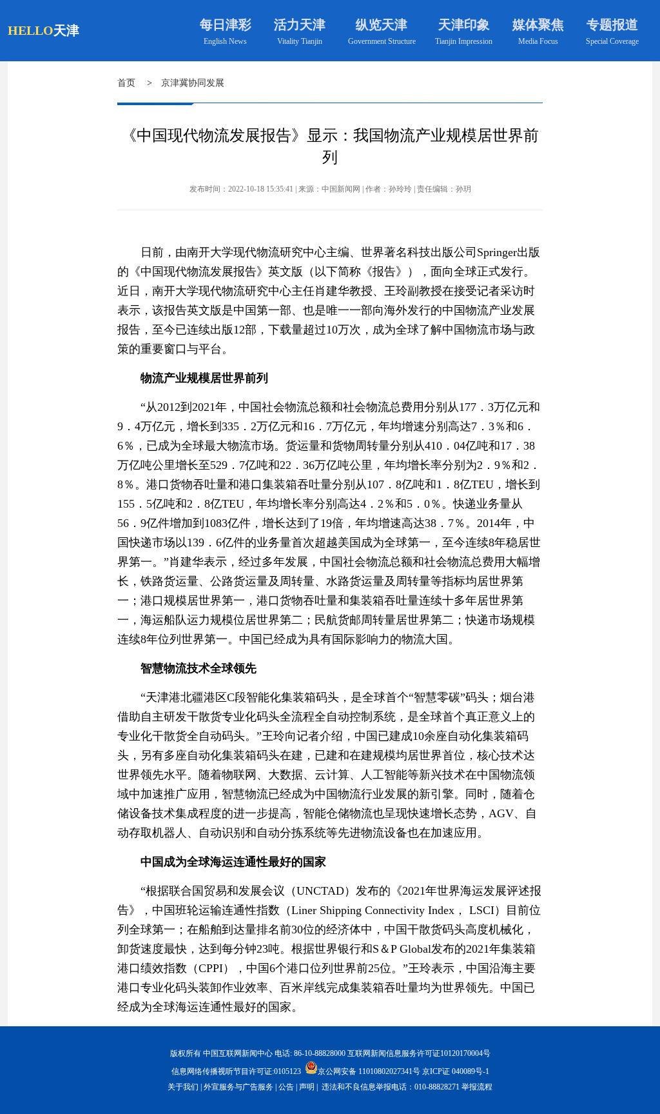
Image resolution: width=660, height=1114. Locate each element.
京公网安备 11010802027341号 (369, 1070)
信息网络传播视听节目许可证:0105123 (236, 1071)
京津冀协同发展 (192, 83)
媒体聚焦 (538, 24)
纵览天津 (381, 24)
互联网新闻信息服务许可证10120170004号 (418, 1053)
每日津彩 (225, 24)
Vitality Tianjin (299, 41)
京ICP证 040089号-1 (455, 1071)
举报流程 (476, 1086)
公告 (286, 1086)
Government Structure (382, 41)
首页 (126, 83)
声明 (307, 1086)
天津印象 (464, 24)
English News (225, 41)
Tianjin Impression (463, 41)
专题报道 (612, 24)
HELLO (30, 30)
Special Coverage (612, 41)
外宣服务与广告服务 (238, 1086)
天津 (66, 30)
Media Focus (538, 41)
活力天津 (299, 24)
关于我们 (183, 1086)
